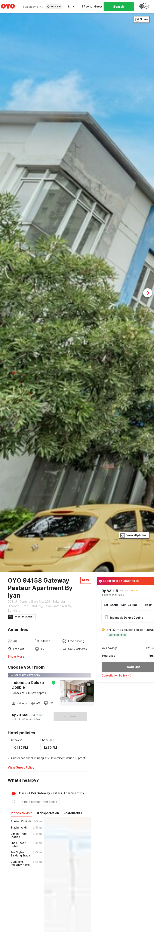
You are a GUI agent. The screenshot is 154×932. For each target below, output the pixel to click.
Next (147, 292)
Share (144, 19)
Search (118, 6)
